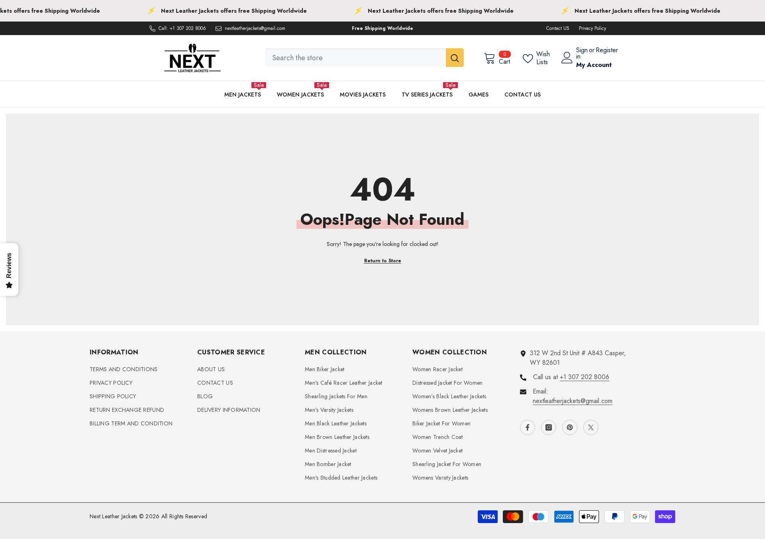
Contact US (557, 28)
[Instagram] (548, 427)
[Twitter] (590, 427)
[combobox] (355, 57)
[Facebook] (527, 427)
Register (607, 51)
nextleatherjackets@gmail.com (255, 28)
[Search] (364, 57)
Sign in (582, 53)
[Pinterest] (569, 427)
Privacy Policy (592, 28)
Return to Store (382, 260)
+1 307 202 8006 (188, 28)
